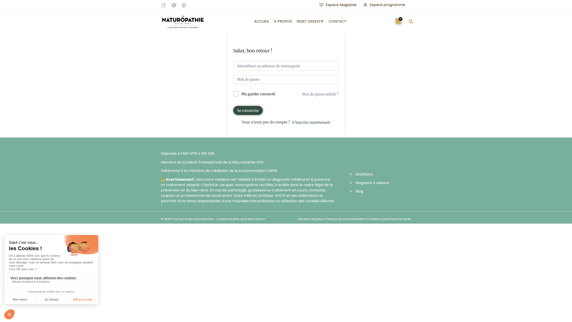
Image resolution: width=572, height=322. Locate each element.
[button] (410, 21)
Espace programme (387, 4)
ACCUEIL (261, 21)
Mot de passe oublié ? (320, 94)
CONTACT (337, 21)
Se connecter (248, 110)
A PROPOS (283, 21)
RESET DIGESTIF (310, 21)
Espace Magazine (341, 4)
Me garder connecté (258, 94)
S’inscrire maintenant (311, 122)
